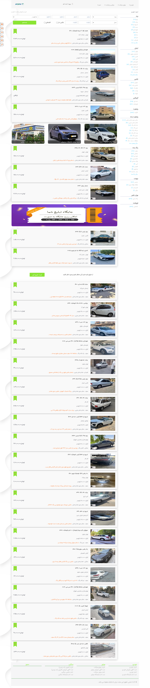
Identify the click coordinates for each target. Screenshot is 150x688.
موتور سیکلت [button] (122, 5)
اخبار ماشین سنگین (67, 672)
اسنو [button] (99, 5)
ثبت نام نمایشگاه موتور (98, 674)
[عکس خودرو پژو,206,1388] (103, 113)
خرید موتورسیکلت (99, 667)
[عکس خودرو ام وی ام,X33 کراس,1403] (103, 423)
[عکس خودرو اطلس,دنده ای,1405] (103, 650)
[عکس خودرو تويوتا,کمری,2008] (103, 612)
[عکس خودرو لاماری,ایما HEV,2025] (103, 257)
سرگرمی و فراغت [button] (109, 5)
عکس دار (61, 22)
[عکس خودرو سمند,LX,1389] (103, 173)
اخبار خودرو (133, 672)
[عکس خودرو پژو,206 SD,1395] (103, 154)
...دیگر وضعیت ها (133, 143)
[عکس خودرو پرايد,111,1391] (103, 75)
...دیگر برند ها (134, 43)
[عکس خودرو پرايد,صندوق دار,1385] (103, 366)
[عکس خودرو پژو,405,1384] (103, 94)
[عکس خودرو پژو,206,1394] (103, 574)
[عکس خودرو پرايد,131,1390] (103, 404)
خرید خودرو (133, 667)
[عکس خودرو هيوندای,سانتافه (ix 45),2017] (103, 347)
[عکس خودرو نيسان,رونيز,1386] (103, 192)
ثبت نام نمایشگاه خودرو (129, 674)
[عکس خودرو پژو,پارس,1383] (103, 238)
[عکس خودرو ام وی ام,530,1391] (103, 518)
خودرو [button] (132, 5)
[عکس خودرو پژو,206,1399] (103, 329)
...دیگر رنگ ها (134, 174)
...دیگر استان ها (134, 75)
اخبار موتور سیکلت (99, 672)
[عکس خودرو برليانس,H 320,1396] (103, 310)
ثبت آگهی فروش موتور (98, 670)
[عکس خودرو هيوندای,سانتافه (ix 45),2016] (103, 593)
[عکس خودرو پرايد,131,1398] (103, 499)
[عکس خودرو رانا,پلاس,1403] (103, 556)
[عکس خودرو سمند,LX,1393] (103, 631)
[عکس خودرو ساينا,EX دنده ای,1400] (103, 291)
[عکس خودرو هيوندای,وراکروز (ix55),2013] (103, 56)
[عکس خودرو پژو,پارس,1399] (103, 385)
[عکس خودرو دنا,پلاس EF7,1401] (103, 480)
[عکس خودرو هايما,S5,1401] (103, 37)
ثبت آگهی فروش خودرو (129, 670)
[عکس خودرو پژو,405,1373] (103, 442)
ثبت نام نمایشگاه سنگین (65, 674)
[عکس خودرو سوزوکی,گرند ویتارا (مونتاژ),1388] (103, 537)
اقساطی (48, 22)
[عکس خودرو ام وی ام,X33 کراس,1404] (103, 461)
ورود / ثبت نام (67, 4)
